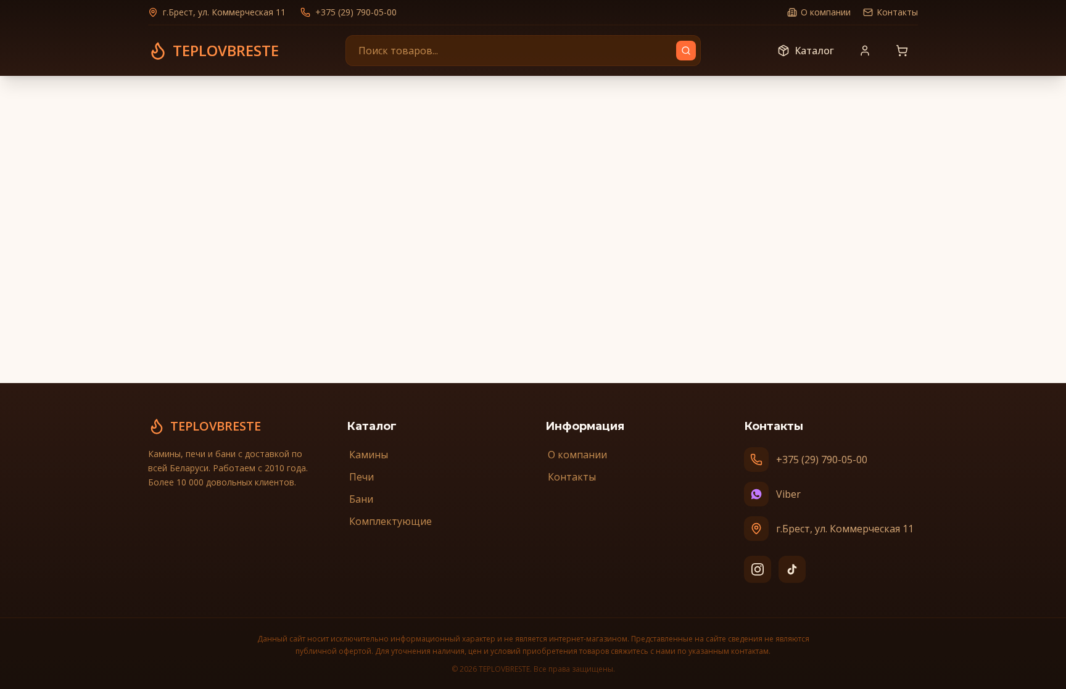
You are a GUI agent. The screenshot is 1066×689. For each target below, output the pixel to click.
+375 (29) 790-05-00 (356, 12)
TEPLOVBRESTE (215, 426)
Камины (368, 454)
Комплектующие (390, 521)
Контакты (897, 12)
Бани (361, 499)
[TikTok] (792, 569)
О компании (826, 12)
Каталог (814, 50)
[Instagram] (757, 569)
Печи (361, 477)
